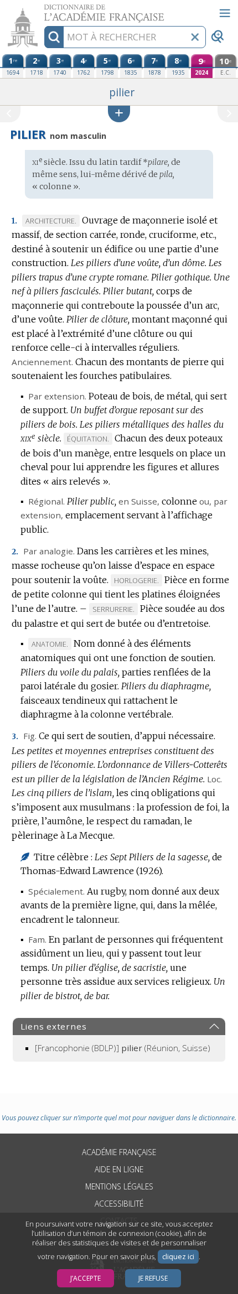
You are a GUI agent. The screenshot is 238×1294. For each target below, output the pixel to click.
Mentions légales (119, 1186)
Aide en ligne (119, 1169)
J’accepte (85, 1278)
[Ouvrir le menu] (224, 13)
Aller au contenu (43, 10)
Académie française (119, 1152)
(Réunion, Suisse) (122, 1047)
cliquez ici (178, 1256)
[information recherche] (54, 37)
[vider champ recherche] (195, 37)
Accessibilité (119, 1203)
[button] (119, 114)
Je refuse (153, 1278)
